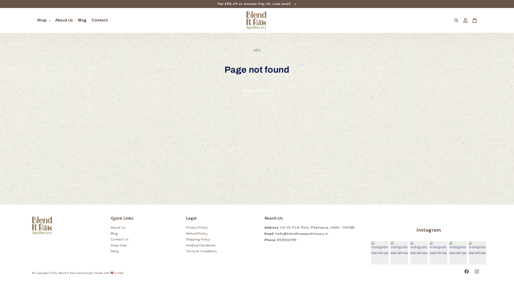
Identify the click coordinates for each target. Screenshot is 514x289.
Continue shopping (257, 90)
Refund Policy (197, 233)
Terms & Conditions (201, 251)
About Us (118, 227)
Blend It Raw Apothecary (75, 273)
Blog (114, 233)
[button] (44, 20)
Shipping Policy (198, 239)
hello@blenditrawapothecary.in (301, 234)
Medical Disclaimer (201, 245)
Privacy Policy (197, 227)
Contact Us (119, 239)
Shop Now (118, 245)
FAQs (115, 251)
